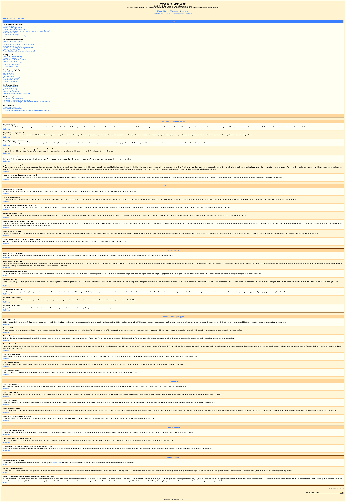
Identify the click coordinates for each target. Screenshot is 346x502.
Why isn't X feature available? (12, 109)
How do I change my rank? (11, 49)
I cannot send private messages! (13, 98)
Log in (190, 13)
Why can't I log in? (8, 26)
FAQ (160, 11)
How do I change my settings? (12, 41)
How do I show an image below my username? (18, 48)
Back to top (6, 129)
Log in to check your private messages (174, 13)
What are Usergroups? (10, 90)
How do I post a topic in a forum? (13, 56)
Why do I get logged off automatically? (15, 29)
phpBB (169, 499)
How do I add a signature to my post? (14, 59)
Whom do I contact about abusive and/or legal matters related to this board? (27, 110)
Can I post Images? (9, 76)
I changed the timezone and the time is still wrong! (19, 44)
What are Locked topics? (11, 81)
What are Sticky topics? (10, 79)
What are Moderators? (10, 88)
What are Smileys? (9, 75)
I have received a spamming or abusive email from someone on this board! (26, 102)
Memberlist (175, 11)
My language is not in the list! (12, 46)
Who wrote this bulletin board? (12, 107)
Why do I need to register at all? (13, 28)
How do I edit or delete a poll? (12, 63)
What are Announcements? (11, 78)
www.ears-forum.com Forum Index (13, 18)
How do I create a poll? (10, 61)
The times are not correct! (11, 43)
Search (167, 11)
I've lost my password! (10, 32)
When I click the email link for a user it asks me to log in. (20, 51)
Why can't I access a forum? (12, 64)
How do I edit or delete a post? (12, 58)
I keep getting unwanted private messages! (16, 100)
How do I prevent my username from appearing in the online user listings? (26, 31)
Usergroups (185, 11)
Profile (158, 13)
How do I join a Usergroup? (11, 91)
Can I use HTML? (8, 73)
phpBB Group (57, 462)
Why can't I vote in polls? (11, 66)
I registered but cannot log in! (12, 34)
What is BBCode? (8, 71)
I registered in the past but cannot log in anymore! (18, 36)
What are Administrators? (11, 86)
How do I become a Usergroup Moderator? (16, 93)
